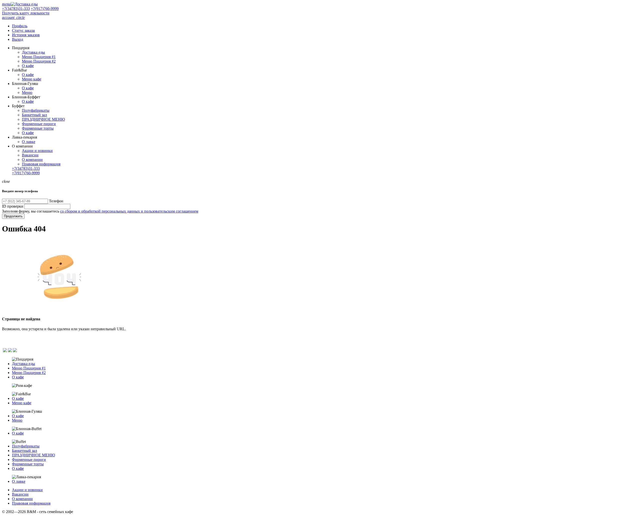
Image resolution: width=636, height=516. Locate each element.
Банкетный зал (34, 115)
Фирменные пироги (39, 124)
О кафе (28, 66)
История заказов (26, 35)
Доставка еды (33, 52)
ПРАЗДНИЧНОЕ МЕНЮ (43, 119)
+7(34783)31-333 (16, 8)
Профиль (19, 26)
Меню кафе (31, 79)
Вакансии (30, 155)
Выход (17, 39)
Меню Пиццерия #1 (39, 57)
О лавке (28, 142)
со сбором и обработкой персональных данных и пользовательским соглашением (129, 211)
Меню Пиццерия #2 (39, 61)
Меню (27, 92)
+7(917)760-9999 (45, 8)
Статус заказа (23, 30)
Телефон (56, 201)
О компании (32, 159)
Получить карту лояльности (25, 13)
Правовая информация (41, 164)
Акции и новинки (37, 150)
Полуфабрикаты (35, 110)
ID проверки (12, 206)
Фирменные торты (38, 128)
